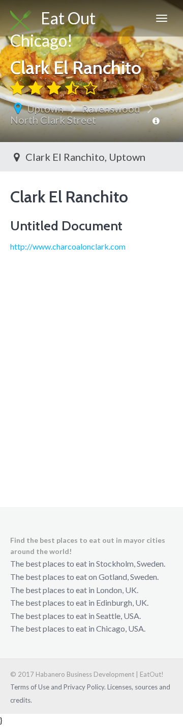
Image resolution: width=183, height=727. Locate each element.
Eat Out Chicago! (53, 22)
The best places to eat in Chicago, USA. (77, 628)
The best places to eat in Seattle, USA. (75, 615)
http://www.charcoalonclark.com (68, 246)
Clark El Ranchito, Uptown (84, 157)
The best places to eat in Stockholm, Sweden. (87, 563)
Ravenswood (111, 108)
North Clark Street (53, 120)
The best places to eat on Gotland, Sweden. (84, 576)
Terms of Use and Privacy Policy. (58, 687)
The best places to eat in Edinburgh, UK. (79, 602)
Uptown (45, 108)
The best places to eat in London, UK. (74, 590)
